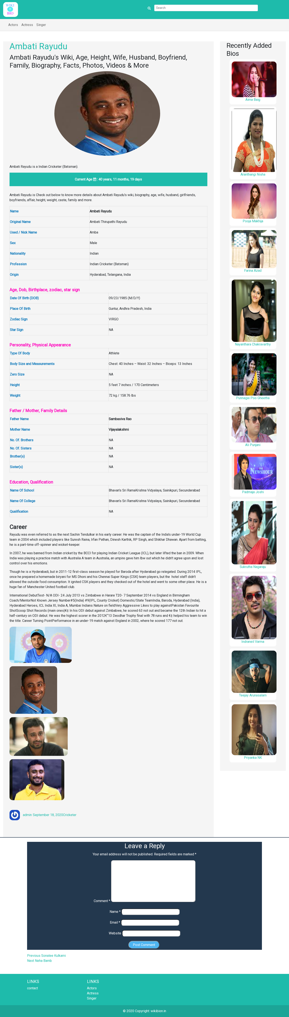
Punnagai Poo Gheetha (253, 398)
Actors (13, 25)
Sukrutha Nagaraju (253, 567)
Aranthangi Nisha (253, 174)
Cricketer (69, 815)
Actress (27, 25)
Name (115, 912)
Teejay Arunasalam (253, 695)
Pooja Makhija (253, 221)
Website (115, 933)
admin (27, 815)
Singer (41, 25)
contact (32, 988)
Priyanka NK (253, 758)
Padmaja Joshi (253, 492)
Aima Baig (252, 100)
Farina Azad (252, 271)
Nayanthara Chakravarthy (253, 344)
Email (115, 922)
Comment (102, 901)
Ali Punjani (252, 445)
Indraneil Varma (252, 642)
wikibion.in (158, 1011)
